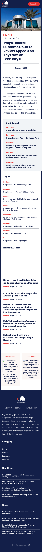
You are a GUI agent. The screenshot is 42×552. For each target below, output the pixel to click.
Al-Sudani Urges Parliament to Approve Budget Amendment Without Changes (18, 532)
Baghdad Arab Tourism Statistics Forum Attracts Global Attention (18, 482)
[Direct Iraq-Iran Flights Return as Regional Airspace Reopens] (21, 264)
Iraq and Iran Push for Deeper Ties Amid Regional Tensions (21, 156)
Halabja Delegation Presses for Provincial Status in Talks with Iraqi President (19, 526)
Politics (7, 35)
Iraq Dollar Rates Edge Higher (15, 240)
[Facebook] (16, 549)
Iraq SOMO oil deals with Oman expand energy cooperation (18, 476)
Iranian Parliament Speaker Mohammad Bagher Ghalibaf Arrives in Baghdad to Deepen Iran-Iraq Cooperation (21, 308)
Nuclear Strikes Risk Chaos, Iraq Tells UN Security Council (18, 513)
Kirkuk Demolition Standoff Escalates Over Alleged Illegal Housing (18, 337)
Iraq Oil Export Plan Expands (14, 233)
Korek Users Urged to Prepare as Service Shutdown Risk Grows (20, 166)
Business (10, 127)
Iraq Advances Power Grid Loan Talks (23, 138)
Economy (10, 162)
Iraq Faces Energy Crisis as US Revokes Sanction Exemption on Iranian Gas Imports (31, 374)
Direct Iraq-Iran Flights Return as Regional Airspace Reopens (21, 147)
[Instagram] (21, 549)
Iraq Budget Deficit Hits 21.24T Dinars (18, 226)
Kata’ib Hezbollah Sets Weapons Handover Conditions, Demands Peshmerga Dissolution (19, 323)
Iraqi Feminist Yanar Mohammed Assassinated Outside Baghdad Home (17, 489)
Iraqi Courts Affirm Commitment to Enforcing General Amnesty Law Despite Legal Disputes (10, 379)
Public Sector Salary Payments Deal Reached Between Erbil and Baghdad (20, 519)
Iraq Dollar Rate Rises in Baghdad (21, 130)
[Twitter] (26, 549)
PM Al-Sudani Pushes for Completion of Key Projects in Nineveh (20, 496)
